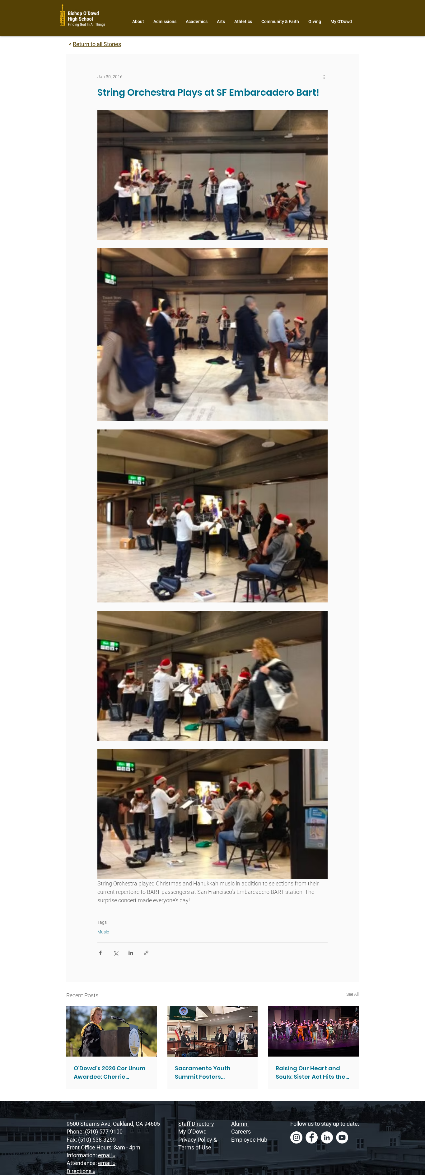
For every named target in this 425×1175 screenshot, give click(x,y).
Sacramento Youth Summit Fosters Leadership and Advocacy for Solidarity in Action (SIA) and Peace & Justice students (211, 1072)
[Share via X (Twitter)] (116, 953)
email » (106, 1155)
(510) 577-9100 (104, 1131)
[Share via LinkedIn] (131, 953)
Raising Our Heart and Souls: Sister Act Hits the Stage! (310, 1072)
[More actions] (324, 76)
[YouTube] (342, 1137)
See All (352, 994)
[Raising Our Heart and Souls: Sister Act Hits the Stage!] (313, 1031)
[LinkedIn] (327, 1137)
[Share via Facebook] (100, 953)
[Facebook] (312, 1137)
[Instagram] (296, 1137)
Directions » (81, 1171)
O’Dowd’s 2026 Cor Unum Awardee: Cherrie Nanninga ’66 (110, 1072)
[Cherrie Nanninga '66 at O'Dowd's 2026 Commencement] (111, 1031)
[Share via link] (146, 953)
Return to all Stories (97, 44)
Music (103, 931)
